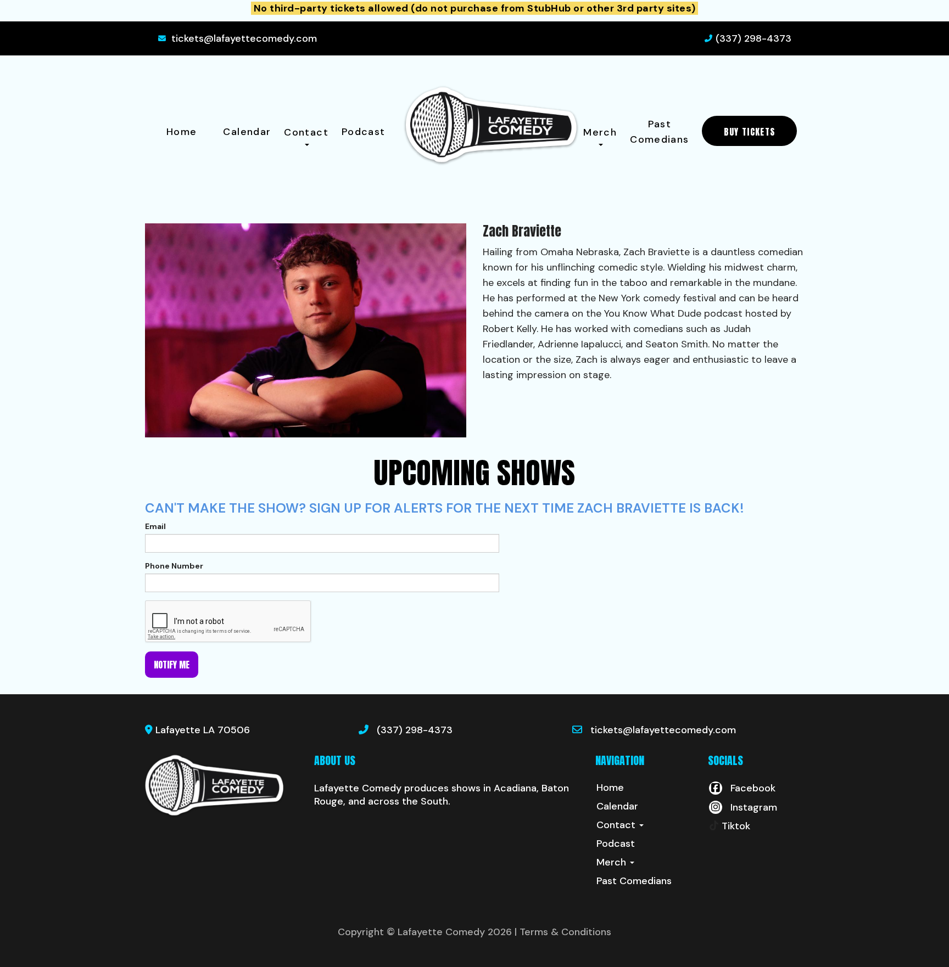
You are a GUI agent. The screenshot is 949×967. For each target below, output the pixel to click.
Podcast (364, 131)
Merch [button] (600, 132)
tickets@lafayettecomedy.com (244, 38)
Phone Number (174, 566)
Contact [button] (306, 132)
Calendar (247, 131)
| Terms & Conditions (563, 931)
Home (181, 131)
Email (155, 526)
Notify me (171, 664)
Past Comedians (659, 131)
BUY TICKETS (749, 131)
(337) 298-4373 (753, 38)
